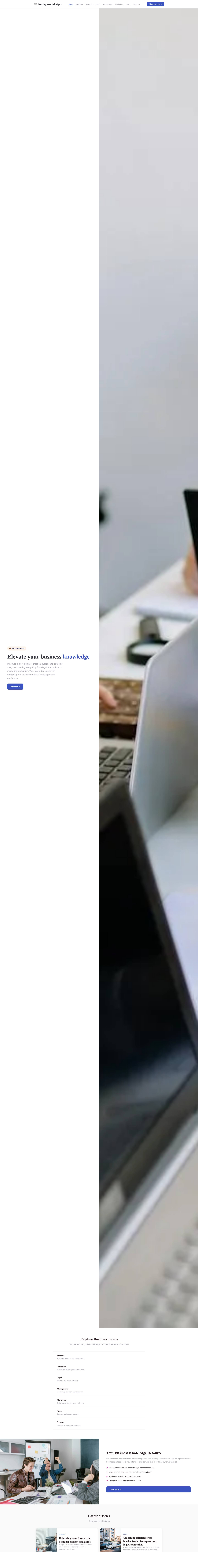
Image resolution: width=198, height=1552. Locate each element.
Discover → (15, 686)
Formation (89, 4)
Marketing (119, 4)
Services (136, 4)
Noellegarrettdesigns (48, 4)
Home (71, 4)
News (128, 4)
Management (108, 4)
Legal (98, 4)
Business (79, 4)
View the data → (155, 4)
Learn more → (115, 1489)
